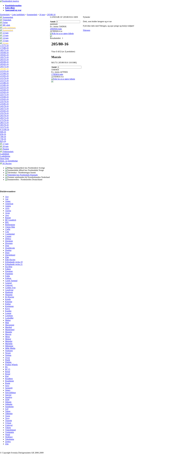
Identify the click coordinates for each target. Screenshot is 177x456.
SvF (7, 409)
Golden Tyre (10, 288)
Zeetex (8, 441)
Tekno (7, 411)
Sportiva (8, 397)
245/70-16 (4, 106)
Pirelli (7, 360)
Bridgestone (10, 225)
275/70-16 (4, 120)
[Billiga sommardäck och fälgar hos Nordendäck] (9, 1)
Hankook (9, 292)
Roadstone (9, 381)
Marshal (8, 327)
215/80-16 (4, 83)
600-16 (3, 132)
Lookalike (9, 318)
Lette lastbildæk (18, 14)
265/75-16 (4, 118)
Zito (7, 444)
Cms (7, 232)
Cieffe (7, 229)
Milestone (9, 346)
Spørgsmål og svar (13, 10)
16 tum (42, 14)
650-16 (3, 134)
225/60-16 (4, 90)
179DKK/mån (57, 74)
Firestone (9, 271)
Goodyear (9, 290)
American (9, 204)
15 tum (5, 41)
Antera (8, 206)
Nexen (8, 353)
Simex (7, 390)
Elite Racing (10, 260)
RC (6, 367)
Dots (7, 246)
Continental (10, 234)
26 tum (5, 146)
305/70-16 (4, 125)
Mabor (8, 320)
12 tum (5, 33)
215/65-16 (4, 76)
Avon (7, 213)
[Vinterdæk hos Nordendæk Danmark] (21, 175)
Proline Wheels (11, 364)
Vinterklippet (10, 430)
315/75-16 (4, 127)
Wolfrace (9, 437)
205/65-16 (4, 64)
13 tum (5, 35)
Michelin (8, 343)
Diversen (9, 243)
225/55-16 (4, 87)
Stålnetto (8, 404)
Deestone (9, 241)
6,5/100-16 (4, 129)
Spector (8, 395)
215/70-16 (4, 78)
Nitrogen (86, 30)
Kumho (8, 311)
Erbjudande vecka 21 (14, 264)
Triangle (8, 420)
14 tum (5, 38)
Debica (8, 239)
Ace (7, 197)
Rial (7, 376)
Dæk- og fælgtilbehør (9, 161)
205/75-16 (4, 66)
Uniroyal (8, 425)
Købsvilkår (10, 8)
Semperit (8, 388)
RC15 (7, 369)
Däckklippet (10, 255)
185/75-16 (4, 50)
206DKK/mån (56, 29)
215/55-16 (4, 71)
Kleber (8, 304)
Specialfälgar (10, 392)
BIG (7, 222)
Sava (7, 385)
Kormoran (9, 306)
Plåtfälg (8, 362)
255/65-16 (4, 111)
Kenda (8, 299)
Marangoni (9, 325)
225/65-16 (4, 92)
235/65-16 (4, 99)
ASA (7, 208)
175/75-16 (4, 45)
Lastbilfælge (5, 156)
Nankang (9, 350)
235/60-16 (4, 97)
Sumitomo (9, 406)
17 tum (5, 144)
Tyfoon (8, 423)
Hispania (8, 295)
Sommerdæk (32, 14)
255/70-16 (4, 113)
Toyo (7, 418)
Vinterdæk (6, 20)
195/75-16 (4, 57)
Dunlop (8, 250)
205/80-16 (51, 14)
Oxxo (7, 357)
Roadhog (9, 378)
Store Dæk (4, 158)
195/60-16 (4, 52)
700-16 (3, 136)
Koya (7, 308)
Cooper (8, 236)
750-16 (3, 139)
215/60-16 (4, 73)
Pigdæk (5, 149)
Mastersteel (9, 329)
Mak (7, 322)
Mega (7, 336)
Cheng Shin (10, 227)
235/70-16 (4, 101)
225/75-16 (4, 94)
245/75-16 (4, 108)
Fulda (7, 276)
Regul (7, 374)
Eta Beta (8, 267)
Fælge (5, 22)
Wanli (7, 434)
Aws (7, 215)
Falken (8, 269)
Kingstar (8, 302)
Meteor (8, 339)
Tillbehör (9, 413)
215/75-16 (4, 80)
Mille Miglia (10, 348)
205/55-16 (4, 59)
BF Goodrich (10, 220)
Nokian (8, 355)
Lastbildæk (4, 154)
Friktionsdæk (7, 151)
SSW (7, 399)
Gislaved (8, 285)
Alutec (8, 201)
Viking (8, 427)
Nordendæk (5, 14)
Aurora (8, 211)
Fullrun (8, 278)
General (8, 283)
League (8, 313)
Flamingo (9, 274)
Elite (7, 257)
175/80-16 (4, 48)
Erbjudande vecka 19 (14, 262)
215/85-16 (4, 85)
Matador (8, 332)
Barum (8, 218)
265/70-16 (4, 115)
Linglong (9, 315)
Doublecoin (10, 248)
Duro (7, 253)
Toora (7, 416)
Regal (7, 371)
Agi (6, 199)
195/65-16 (4, 55)
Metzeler (8, 341)
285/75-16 (4, 122)
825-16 (3, 141)
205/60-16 (4, 62)
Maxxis (8, 334)
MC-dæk (6, 25)
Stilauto (8, 402)
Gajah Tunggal (11, 281)
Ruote (7, 383)
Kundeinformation (13, 5)
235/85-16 (4, 104)
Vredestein (9, 432)
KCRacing (7, 163)
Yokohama (9, 439)
